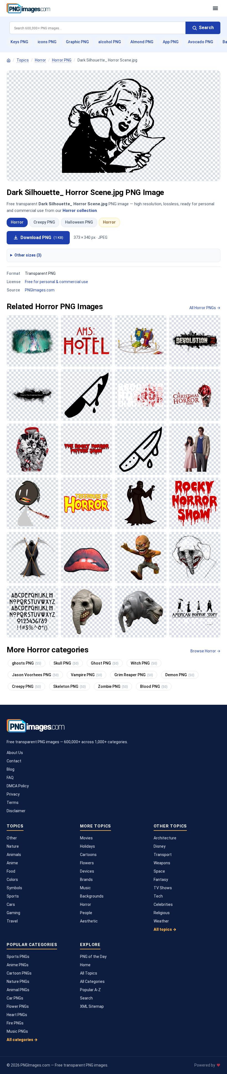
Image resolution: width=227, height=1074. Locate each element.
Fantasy (161, 879)
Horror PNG (61, 60)
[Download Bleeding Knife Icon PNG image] (86, 395)
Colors (12, 879)
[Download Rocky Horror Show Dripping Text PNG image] (195, 503)
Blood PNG (153, 686)
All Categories (92, 981)
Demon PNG (179, 675)
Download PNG (41, 237)
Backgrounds (92, 896)
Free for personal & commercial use (56, 282)
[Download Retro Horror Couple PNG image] (195, 449)
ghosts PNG (26, 663)
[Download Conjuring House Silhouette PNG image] (32, 395)
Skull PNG (66, 663)
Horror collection (80, 210)
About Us (15, 752)
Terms (13, 802)
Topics (23, 60)
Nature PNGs (18, 981)
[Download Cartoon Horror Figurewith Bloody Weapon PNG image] (32, 503)
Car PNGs (15, 998)
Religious (162, 913)
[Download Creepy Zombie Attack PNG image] (140, 557)
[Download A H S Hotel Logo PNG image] (86, 341)
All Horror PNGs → (204, 308)
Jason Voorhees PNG (35, 675)
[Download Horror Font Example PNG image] (32, 611)
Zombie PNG (113, 686)
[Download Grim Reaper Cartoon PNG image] (32, 557)
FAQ (10, 777)
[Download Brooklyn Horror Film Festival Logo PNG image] (140, 395)
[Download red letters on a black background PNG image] (86, 449)
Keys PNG (19, 42)
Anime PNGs (18, 965)
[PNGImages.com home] (107, 8)
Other (12, 838)
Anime (12, 863)
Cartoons (88, 854)
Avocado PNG (200, 42)
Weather (161, 921)
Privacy (13, 794)
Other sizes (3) (28, 255)
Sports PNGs (18, 956)
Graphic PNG (77, 42)
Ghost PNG (104, 663)
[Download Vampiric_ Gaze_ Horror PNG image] (86, 557)
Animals (14, 854)
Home (85, 965)
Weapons (162, 863)
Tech (158, 896)
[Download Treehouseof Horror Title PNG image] (86, 503)
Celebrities (163, 904)
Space (159, 871)
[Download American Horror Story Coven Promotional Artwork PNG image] (195, 611)
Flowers (87, 863)
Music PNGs (17, 1031)
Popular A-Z (90, 990)
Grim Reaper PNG (133, 675)
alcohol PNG (109, 42)
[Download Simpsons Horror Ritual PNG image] (140, 341)
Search (86, 998)
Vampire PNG (86, 675)
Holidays (87, 846)
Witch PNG (144, 663)
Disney (160, 846)
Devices (87, 871)
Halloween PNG (79, 222)
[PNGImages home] (9, 60)
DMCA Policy (18, 786)
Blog (10, 769)
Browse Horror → (205, 651)
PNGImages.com (40, 290)
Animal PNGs (18, 990)
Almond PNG (141, 42)
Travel (12, 921)
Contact (14, 761)
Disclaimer (16, 811)
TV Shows (163, 888)
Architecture (165, 838)
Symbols (14, 888)
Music (85, 888)
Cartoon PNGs (19, 973)
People (86, 913)
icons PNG (47, 42)
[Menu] (215, 8)
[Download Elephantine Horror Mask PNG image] (86, 611)
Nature (13, 846)
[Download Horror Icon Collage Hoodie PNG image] (32, 449)
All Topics (88, 973)
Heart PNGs (17, 1015)
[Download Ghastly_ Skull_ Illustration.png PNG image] (195, 557)
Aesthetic (89, 921)
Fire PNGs (15, 1023)
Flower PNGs (18, 1006)
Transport (163, 854)
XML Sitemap (92, 1006)
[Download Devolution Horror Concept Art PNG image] (195, 341)
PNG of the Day (93, 956)
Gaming (13, 913)
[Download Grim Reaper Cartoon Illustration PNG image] (140, 503)
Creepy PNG (44, 222)
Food (11, 871)
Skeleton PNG (69, 686)
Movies (86, 838)
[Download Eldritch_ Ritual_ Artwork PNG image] (32, 341)
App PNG (171, 42)
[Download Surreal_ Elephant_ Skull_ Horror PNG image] (140, 611)
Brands (86, 879)
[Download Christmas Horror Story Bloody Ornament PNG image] (195, 395)
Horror (40, 60)
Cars (11, 904)
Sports (13, 896)
